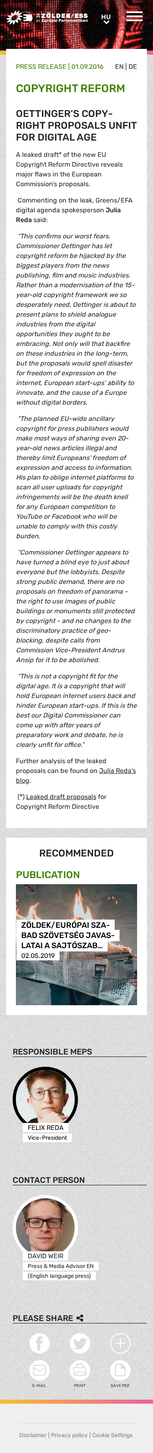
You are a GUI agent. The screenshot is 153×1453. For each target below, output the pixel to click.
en (119, 66)
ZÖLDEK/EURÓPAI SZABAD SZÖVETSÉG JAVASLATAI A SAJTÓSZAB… (68, 935)
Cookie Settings (112, 1435)
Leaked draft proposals (61, 797)
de (133, 66)
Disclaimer (33, 1435)
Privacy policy (69, 1435)
